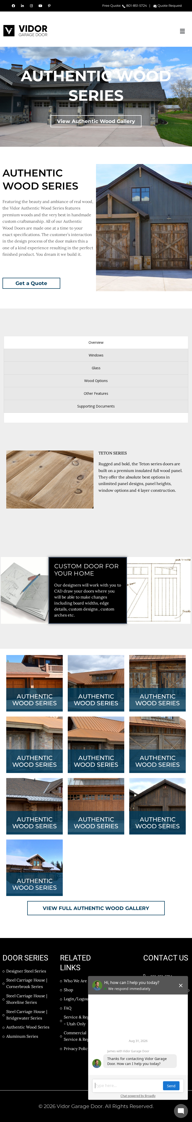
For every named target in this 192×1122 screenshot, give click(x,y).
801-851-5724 (136, 6)
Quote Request (169, 6)
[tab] (96, 342)
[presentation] (96, 342)
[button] (182, 31)
